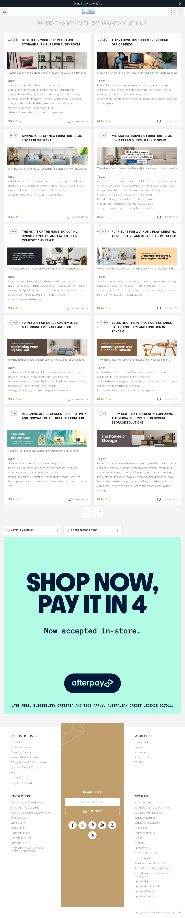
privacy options (25, 481)
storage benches (114, 477)
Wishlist (138, 762)
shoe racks (39, 107)
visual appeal (113, 472)
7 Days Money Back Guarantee (28, 762)
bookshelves (26, 112)
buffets (37, 103)
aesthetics (112, 390)
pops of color (67, 185)
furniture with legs (66, 381)
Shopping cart (142, 757)
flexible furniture (56, 467)
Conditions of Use (21, 837)
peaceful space (156, 463)
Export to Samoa (144, 891)
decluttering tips (48, 185)
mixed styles (49, 190)
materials (109, 381)
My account (141, 742)
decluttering (110, 199)
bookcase (155, 89)
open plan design (68, 481)
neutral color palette (156, 185)
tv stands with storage (55, 98)
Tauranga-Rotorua (145, 832)
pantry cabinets (52, 103)
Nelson (138, 837)
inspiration (37, 477)
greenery (130, 285)
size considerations (125, 376)
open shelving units (35, 385)
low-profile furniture (139, 190)
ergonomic (159, 281)
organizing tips (117, 208)
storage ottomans (30, 98)
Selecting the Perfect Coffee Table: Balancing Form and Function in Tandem (142, 327)
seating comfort (67, 285)
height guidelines (148, 381)
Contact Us (17, 742)
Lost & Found (18, 827)
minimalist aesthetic (124, 203)
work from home (130, 94)
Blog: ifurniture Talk (22, 783)
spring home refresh (19, 181)
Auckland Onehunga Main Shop (152, 807)
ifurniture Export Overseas (149, 863)
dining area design (54, 281)
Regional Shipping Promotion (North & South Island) (27, 849)
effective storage (119, 467)
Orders (138, 747)
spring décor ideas (52, 194)
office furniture (15, 463)
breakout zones (141, 290)
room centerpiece (118, 385)
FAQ (13, 772)
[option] (92, 625)
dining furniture (15, 281)
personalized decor (120, 290)
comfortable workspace (127, 98)
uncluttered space (147, 181)
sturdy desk (150, 85)
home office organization (32, 94)
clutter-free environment (132, 463)
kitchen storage (49, 89)
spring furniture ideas (45, 181)
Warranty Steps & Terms (24, 767)
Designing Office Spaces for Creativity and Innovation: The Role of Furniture (54, 416)
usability (124, 390)
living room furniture (124, 372)
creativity (157, 290)
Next (99, 512)
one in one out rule (121, 486)
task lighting (117, 89)
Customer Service (21, 747)
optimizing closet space (147, 486)
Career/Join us (142, 858)
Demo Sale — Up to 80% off (89, 3)
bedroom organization (144, 467)
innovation (44, 463)
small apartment (16, 372)
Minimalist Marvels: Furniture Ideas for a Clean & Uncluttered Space (142, 138)
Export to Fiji (141, 881)
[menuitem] (31, 742)
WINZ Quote (18, 822)
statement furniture (29, 190)
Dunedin (139, 843)
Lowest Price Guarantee (24, 757)
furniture (102, 281)
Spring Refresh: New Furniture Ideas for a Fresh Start (52, 138)
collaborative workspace (31, 467)
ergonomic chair (132, 85)
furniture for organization (50, 112)
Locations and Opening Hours (28, 802)
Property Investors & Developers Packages (152, 875)
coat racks (25, 107)
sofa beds (114, 185)
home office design (154, 98)
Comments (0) (80, 121)
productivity (112, 94)
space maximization (62, 372)
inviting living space (142, 390)
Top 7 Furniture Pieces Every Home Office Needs (140, 42)
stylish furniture (29, 185)
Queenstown (141, 848)
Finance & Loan (19, 817)
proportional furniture (57, 290)
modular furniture (41, 376)
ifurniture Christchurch (147, 822)
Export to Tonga (143, 896)
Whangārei (140, 827)
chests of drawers (133, 472)
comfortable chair (114, 294)
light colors (65, 181)
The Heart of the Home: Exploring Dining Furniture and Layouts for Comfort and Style (50, 236)
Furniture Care (19, 843)
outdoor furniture (30, 194)
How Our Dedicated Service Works (30, 812)
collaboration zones (57, 477)
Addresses (140, 752)
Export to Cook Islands (147, 886)
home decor (23, 285)
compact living (41, 390)
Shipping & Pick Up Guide (25, 807)
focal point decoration (30, 290)
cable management (136, 89)
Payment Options (21, 832)
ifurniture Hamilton (145, 817)
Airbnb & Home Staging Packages (153, 868)
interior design (60, 390)
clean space (128, 181)
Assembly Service (21, 752)
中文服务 (16, 777)
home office (115, 281)
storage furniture (16, 85)
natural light (116, 285)
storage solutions (132, 185)
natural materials (116, 190)
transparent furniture (119, 194)
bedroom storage (28, 89)
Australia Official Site (146, 853)
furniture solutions (38, 372)
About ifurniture (143, 802)
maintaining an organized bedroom (146, 477)
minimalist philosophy (140, 208)
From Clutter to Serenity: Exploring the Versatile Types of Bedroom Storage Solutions (142, 418)
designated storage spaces (121, 481)
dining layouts (34, 281)
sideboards (24, 103)
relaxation (145, 281)
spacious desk (134, 294)
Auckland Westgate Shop (148, 812)
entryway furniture (59, 94)
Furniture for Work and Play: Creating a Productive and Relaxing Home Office (144, 234)
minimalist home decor (132, 199)
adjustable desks (34, 472)
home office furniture (109, 85)
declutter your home (39, 85)
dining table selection (44, 285)
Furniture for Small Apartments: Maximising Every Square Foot (50, 325)
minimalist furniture (108, 181)
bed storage (152, 472)
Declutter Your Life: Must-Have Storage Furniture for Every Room (51, 42)
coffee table (104, 372)
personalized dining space (31, 299)
